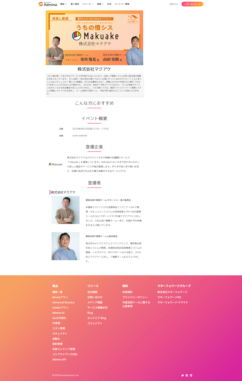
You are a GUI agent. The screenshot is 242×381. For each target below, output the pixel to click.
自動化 (56, 338)
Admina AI (58, 312)
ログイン (174, 4)
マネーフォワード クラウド (172, 302)
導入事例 (75, 4)
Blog (90, 312)
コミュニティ (94, 323)
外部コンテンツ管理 (63, 349)
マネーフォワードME (169, 297)
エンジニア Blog (96, 318)
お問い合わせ (95, 297)
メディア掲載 (94, 302)
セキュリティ (59, 333)
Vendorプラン (60, 307)
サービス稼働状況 (97, 307)
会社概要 (92, 292)
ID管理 (56, 323)
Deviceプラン (60, 297)
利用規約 (127, 292)
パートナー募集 (122, 4)
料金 (109, 4)
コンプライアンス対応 (64, 354)
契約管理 (57, 344)
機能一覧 (57, 292)
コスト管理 (58, 328)
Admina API (59, 359)
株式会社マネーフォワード (172, 292)
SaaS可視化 (59, 318)
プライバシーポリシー (135, 297)
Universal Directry (63, 302)
